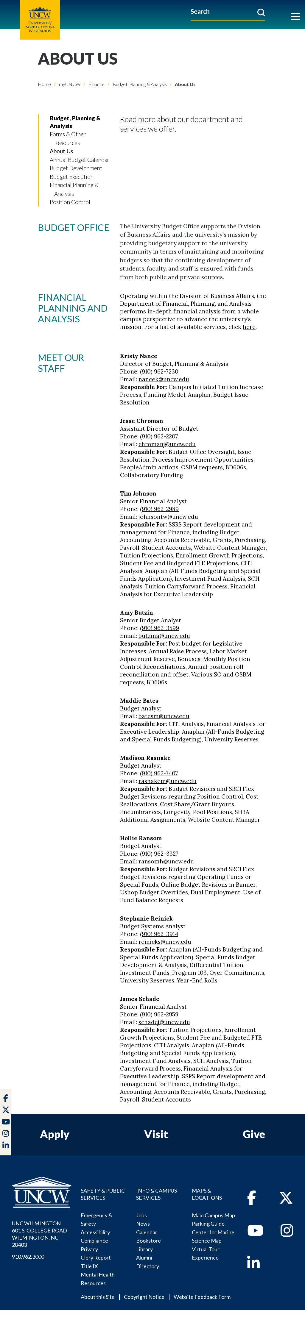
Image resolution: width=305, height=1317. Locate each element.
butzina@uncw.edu (164, 635)
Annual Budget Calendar (79, 159)
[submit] (261, 12)
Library (144, 1249)
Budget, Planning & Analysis (139, 84)
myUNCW (69, 84)
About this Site (98, 1296)
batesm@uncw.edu (164, 716)
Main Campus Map (213, 1215)
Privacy (89, 1249)
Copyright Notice (144, 1296)
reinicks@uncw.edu (165, 941)
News (143, 1223)
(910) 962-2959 (159, 1014)
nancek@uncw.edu (164, 379)
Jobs (141, 1215)
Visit (156, 1134)
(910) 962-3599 (159, 628)
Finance (96, 84)
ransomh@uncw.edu (166, 861)
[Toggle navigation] (296, 17)
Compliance (94, 1240)
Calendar (146, 1232)
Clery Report (96, 1257)
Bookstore (148, 1240)
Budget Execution (72, 176)
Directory (147, 1266)
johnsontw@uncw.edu (168, 516)
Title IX (89, 1266)
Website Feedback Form (202, 1296)
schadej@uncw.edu (164, 1022)
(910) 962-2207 (159, 436)
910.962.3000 (28, 1256)
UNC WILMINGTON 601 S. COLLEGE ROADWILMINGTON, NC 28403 (39, 1234)
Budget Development (76, 168)
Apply (54, 1134)
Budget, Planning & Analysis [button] (75, 122)
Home (44, 84)
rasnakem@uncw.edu (168, 781)
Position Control (70, 202)
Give (254, 1134)
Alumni (144, 1257)
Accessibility (95, 1232)
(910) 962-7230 (159, 371)
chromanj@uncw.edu (167, 444)
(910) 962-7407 (159, 773)
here (249, 326)
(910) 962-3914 (159, 934)
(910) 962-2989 (159, 509)
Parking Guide (208, 1223)
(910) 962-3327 (159, 853)
